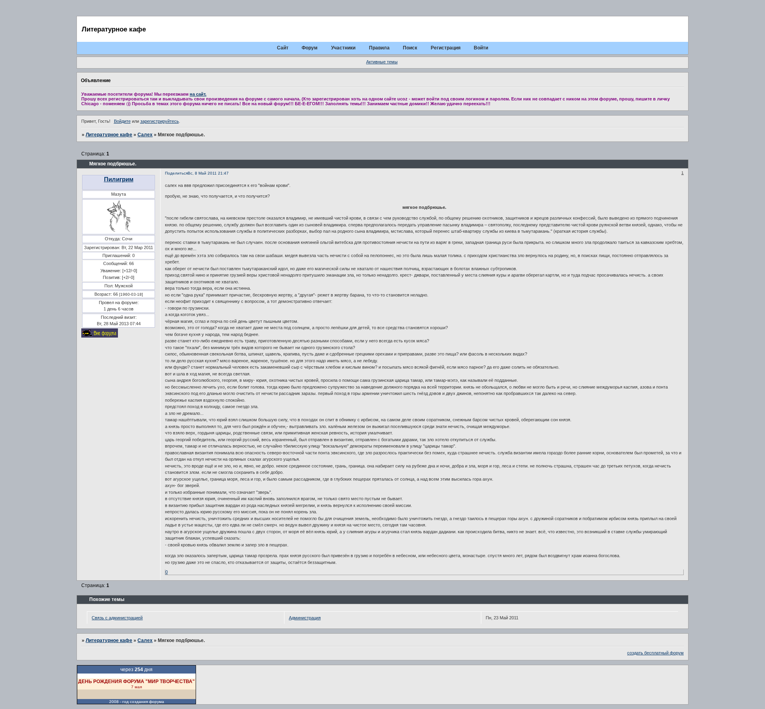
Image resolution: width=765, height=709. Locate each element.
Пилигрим (118, 179)
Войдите (122, 121)
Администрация (305, 617)
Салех (145, 134)
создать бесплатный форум (655, 652)
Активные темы (382, 61)
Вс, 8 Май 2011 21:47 (208, 173)
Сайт (282, 48)
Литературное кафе (109, 134)
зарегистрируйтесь (159, 121)
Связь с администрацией (117, 617)
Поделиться (176, 173)
